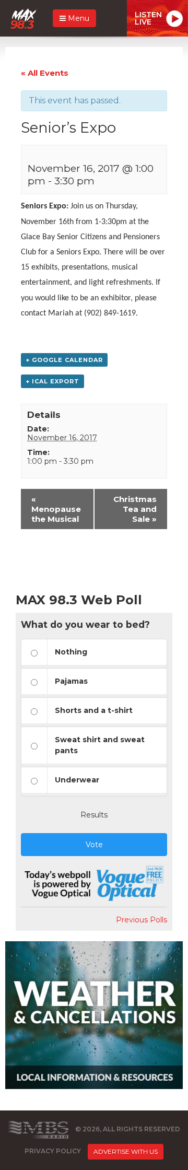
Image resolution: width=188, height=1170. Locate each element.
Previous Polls (141, 920)
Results (94, 815)
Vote (94, 844)
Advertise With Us (125, 1151)
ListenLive (148, 18)
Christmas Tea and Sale (135, 509)
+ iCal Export (52, 381)
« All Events (44, 73)
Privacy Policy (53, 1151)
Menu (77, 18)
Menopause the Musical (56, 509)
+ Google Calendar (64, 360)
